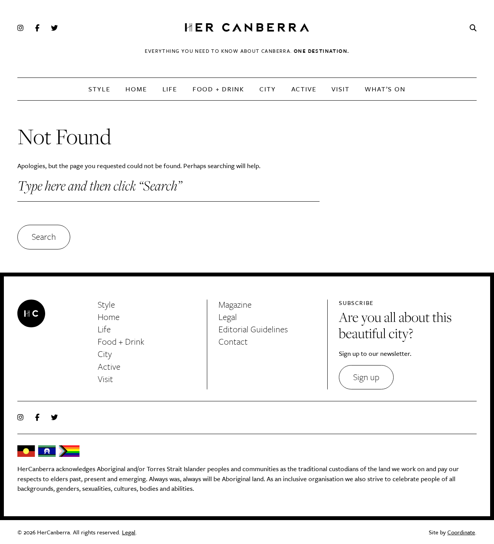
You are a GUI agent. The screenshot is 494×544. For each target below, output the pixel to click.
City (267, 89)
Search (44, 236)
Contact (233, 341)
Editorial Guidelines (253, 329)
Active (303, 89)
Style (99, 89)
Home (136, 89)
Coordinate (461, 532)
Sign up (366, 377)
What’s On (385, 89)
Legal (227, 316)
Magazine (235, 304)
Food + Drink (218, 89)
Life (169, 89)
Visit (340, 89)
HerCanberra (247, 28)
